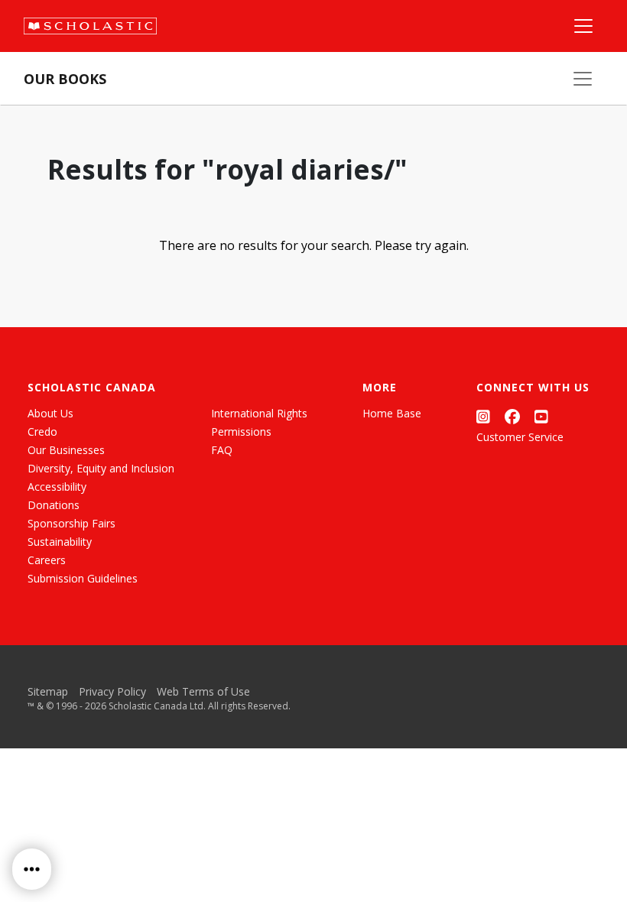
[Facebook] (512, 416)
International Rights (259, 413)
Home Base (391, 413)
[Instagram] (483, 416)
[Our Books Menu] (582, 78)
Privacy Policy (112, 691)
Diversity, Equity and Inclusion (101, 468)
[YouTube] (541, 416)
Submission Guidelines (83, 578)
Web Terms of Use (203, 691)
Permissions (241, 431)
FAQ (221, 450)
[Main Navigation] (583, 26)
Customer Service (520, 437)
